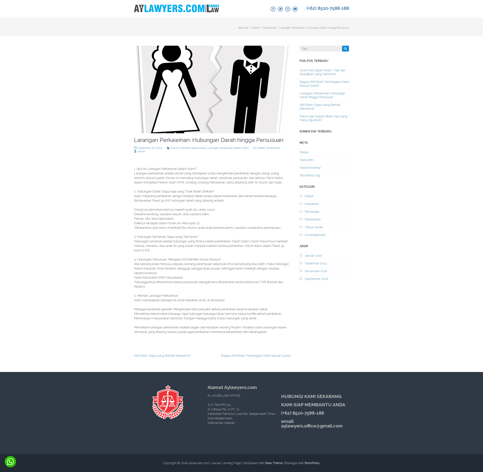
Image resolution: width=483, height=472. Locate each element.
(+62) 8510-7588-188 (328, 8)
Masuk (304, 152)
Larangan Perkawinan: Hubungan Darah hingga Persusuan (322, 95)
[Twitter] (280, 9)
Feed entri (306, 160)
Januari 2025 (313, 255)
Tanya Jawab (314, 227)
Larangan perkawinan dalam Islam (228, 147)
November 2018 (316, 271)
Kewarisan (312, 204)
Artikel (261, 147)
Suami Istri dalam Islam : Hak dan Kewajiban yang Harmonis (322, 72)
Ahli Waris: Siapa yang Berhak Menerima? (162, 355)
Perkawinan (273, 147)
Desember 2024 (316, 263)
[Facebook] (273, 9)
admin (141, 151)
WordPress (312, 463)
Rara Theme (273, 463)
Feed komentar (310, 167)
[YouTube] (295, 9)
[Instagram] (287, 9)
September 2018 (316, 279)
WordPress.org (310, 175)
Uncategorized (315, 235)
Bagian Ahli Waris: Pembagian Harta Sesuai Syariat (256, 355)
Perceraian (312, 211)
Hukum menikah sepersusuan (188, 147)
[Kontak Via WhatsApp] (10, 461)
